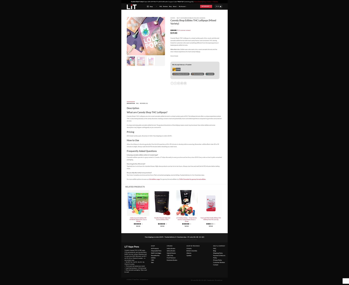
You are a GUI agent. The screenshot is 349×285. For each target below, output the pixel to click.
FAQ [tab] (137, 103)
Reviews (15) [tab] (144, 103)
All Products (155, 248)
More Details (198, 1)
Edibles (153, 258)
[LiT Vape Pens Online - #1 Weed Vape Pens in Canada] (135, 6)
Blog (170, 6)
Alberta (188, 253)
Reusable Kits (155, 255)
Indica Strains (171, 248)
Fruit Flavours (171, 258)
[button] (151, 6)
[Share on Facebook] (172, 83)
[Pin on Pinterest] (181, 83)
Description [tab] (131, 103)
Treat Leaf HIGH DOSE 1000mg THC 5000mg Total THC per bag (210, 218)
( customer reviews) (184, 30)
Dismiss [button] (215, 1)
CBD (152, 260)
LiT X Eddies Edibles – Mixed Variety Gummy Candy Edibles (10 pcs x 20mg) (186, 219)
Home (172, 18)
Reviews (165, 6)
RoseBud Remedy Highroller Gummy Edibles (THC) (162, 218)
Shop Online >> (208, 1)
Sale (152, 262)
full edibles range (154, 179)
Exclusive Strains (172, 260)
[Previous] (130, 36)
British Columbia (191, 251)
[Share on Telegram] (185, 83)
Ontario (188, 248)
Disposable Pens (156, 251)
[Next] (162, 36)
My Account (182, 6)
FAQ (161, 6)
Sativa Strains (171, 251)
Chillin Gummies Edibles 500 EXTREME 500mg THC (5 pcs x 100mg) (138, 219)
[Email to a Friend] (178, 83)
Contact (215, 265)
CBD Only (170, 255)
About (174, 6)
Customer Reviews (219, 262)
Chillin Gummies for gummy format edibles (192, 179)
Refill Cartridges (156, 253)
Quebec (188, 255)
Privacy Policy (217, 260)
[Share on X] (175, 83)
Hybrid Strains (171, 253)
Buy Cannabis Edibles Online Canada (191, 18)
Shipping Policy (218, 253)
